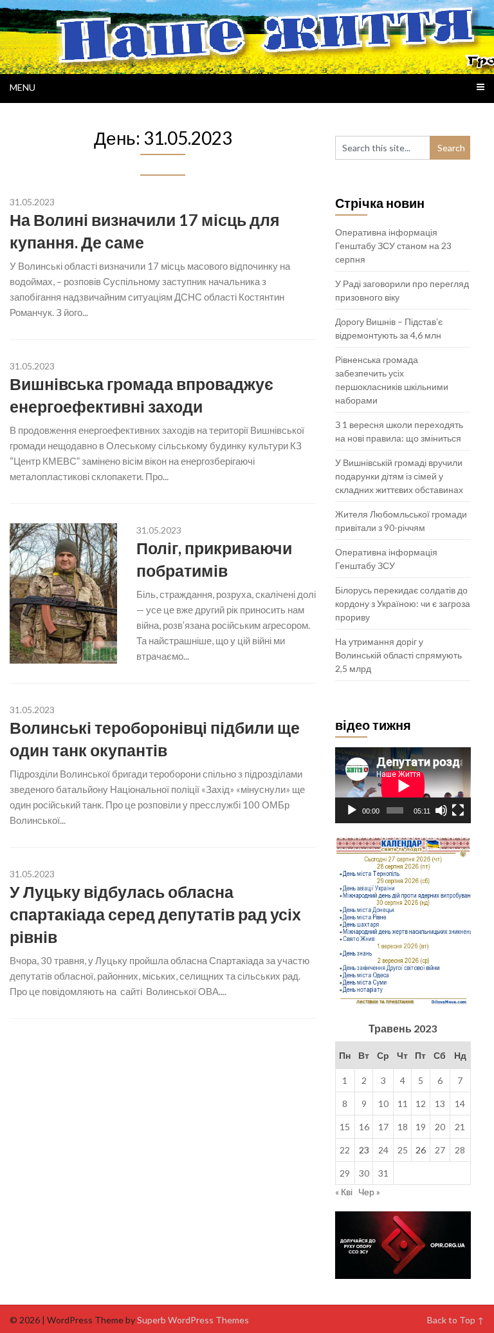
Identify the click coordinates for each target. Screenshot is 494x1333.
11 (403, 1103)
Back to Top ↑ (455, 1319)
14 (460, 1103)
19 (421, 1126)
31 (383, 1173)
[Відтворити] (351, 810)
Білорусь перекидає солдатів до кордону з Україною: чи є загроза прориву (402, 603)
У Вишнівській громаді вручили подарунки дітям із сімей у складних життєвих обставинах (399, 476)
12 (421, 1103)
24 (383, 1149)
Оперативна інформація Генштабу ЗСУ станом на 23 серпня (393, 246)
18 (403, 1126)
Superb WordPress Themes (193, 1319)
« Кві (343, 1191)
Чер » (369, 1191)
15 (345, 1126)
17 (383, 1126)
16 (364, 1126)
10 (383, 1103)
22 (345, 1149)
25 (403, 1149)
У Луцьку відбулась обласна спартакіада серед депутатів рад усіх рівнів (155, 914)
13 (440, 1103)
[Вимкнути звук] (441, 810)
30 (364, 1173)
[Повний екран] (458, 810)
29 (345, 1173)
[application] (403, 785)
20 (440, 1126)
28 (460, 1149)
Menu (22, 87)
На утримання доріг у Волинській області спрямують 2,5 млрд (398, 655)
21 (460, 1126)
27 (440, 1149)
